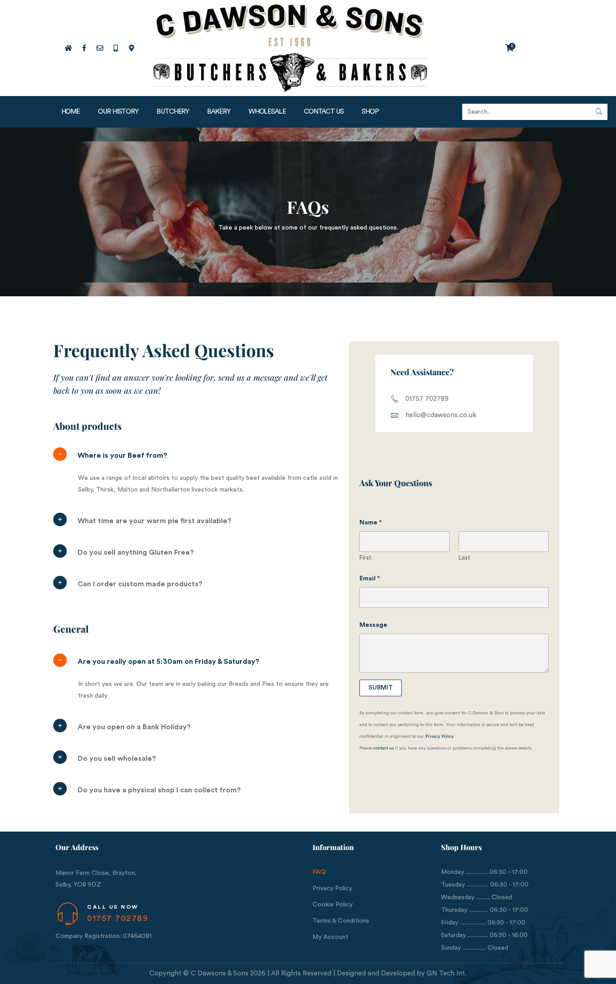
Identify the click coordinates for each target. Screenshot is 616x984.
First (365, 558)
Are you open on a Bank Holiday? (134, 727)
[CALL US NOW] (67, 914)
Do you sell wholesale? (117, 758)
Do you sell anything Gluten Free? (136, 552)
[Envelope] (99, 48)
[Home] (68, 48)
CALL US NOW (112, 907)
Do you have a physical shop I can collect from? (159, 790)
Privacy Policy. (440, 736)
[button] (199, 455)
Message (373, 625)
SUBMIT (380, 688)
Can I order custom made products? (140, 584)
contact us (383, 748)
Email (369, 578)
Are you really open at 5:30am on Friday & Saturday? (168, 661)
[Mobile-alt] (115, 48)
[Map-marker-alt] (131, 48)
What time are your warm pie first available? (154, 520)
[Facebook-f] (84, 48)
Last (464, 558)
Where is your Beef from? (122, 455)
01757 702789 (117, 918)
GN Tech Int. (447, 973)
